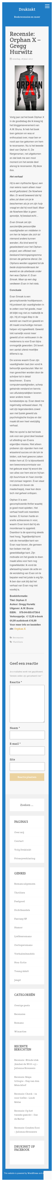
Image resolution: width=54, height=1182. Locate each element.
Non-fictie (20, 962)
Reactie (16, 682)
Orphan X (20, 628)
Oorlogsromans (23, 945)
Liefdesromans (23, 936)
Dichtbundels (22, 910)
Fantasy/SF (20, 918)
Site (12, 759)
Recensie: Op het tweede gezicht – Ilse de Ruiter (26, 1114)
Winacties (20, 1031)
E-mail (15, 743)
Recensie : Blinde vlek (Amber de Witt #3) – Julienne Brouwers (26, 1064)
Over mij (19, 832)
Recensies (18, 637)
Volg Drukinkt (22, 849)
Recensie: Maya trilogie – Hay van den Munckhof (26, 1081)
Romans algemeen (24, 883)
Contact (19, 841)
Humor (18, 927)
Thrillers (18, 642)
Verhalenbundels (24, 953)
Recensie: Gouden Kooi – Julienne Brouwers (27, 1129)
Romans (19, 1022)
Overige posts (22, 1005)
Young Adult (21, 971)
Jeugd (17, 980)
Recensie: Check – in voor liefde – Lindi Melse (25, 1097)
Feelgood (19, 901)
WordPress (32, 1173)
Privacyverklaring (24, 858)
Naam (15, 728)
